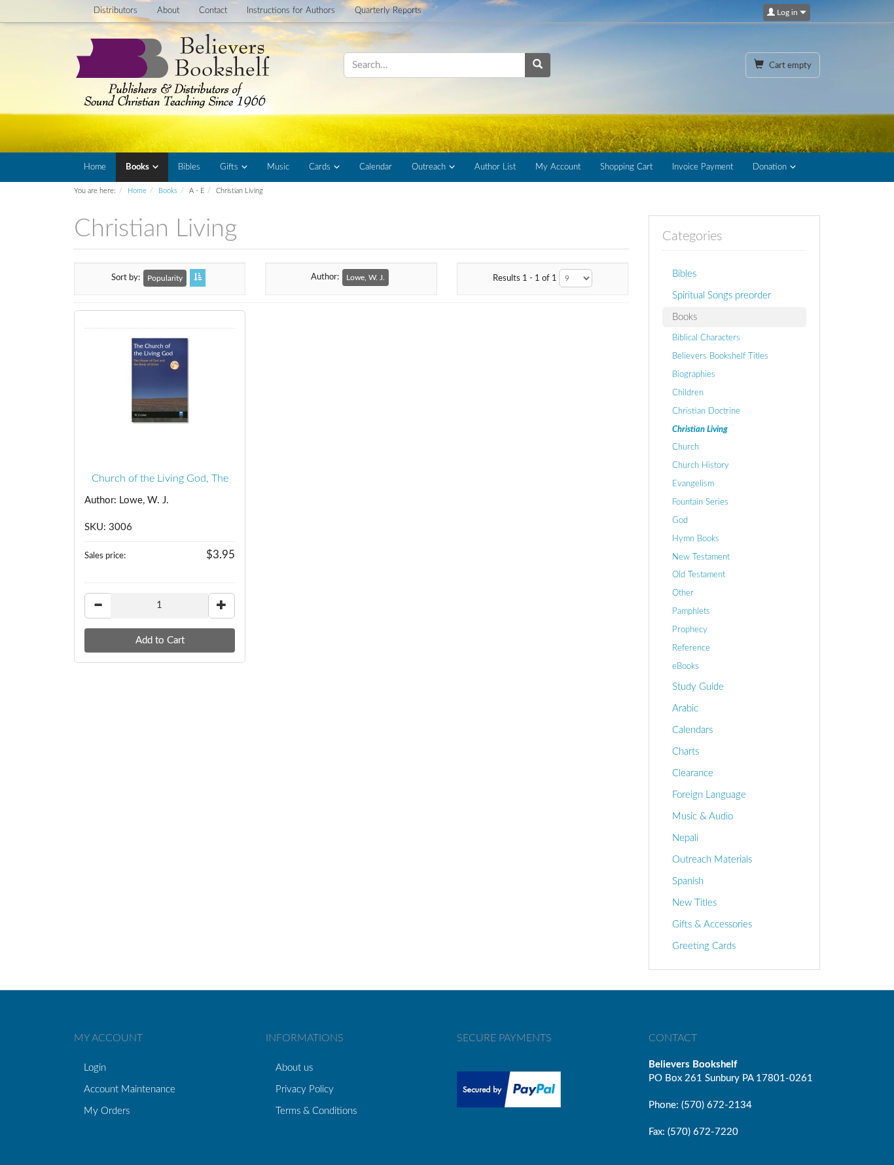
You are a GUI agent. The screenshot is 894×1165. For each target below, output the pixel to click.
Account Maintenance (129, 1089)
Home (95, 167)
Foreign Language (709, 795)
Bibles (189, 167)
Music (278, 167)
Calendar (375, 167)
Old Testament (698, 575)
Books (137, 167)
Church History (700, 465)
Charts (685, 752)
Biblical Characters (706, 338)
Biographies (693, 374)
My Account (558, 167)
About (168, 11)
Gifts (229, 167)
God (680, 520)
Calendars (692, 730)
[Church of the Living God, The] (159, 381)
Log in (787, 12)
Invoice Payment (702, 167)
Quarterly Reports (388, 11)
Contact (213, 11)
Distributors (115, 11)
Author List (495, 167)
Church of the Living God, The (160, 478)
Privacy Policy (305, 1089)
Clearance (692, 773)
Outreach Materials (712, 860)
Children (688, 393)
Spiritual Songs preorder (721, 295)
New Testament (701, 557)
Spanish (688, 881)
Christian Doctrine (706, 411)
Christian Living (700, 429)
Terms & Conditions (316, 1111)
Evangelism (693, 484)
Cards (320, 167)
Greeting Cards (704, 946)
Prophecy (689, 630)
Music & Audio (702, 816)
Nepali (685, 838)
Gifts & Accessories (712, 924)
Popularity (165, 278)
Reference (691, 648)
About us (294, 1068)
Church (685, 447)
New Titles (694, 903)
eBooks (685, 666)
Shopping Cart (626, 167)
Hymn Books (695, 539)
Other (683, 593)
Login (95, 1068)
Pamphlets (691, 611)
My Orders (107, 1111)
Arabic (685, 708)
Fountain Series (700, 502)
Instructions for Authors (291, 11)
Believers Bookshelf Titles (720, 356)
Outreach (429, 167)
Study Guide (698, 687)
